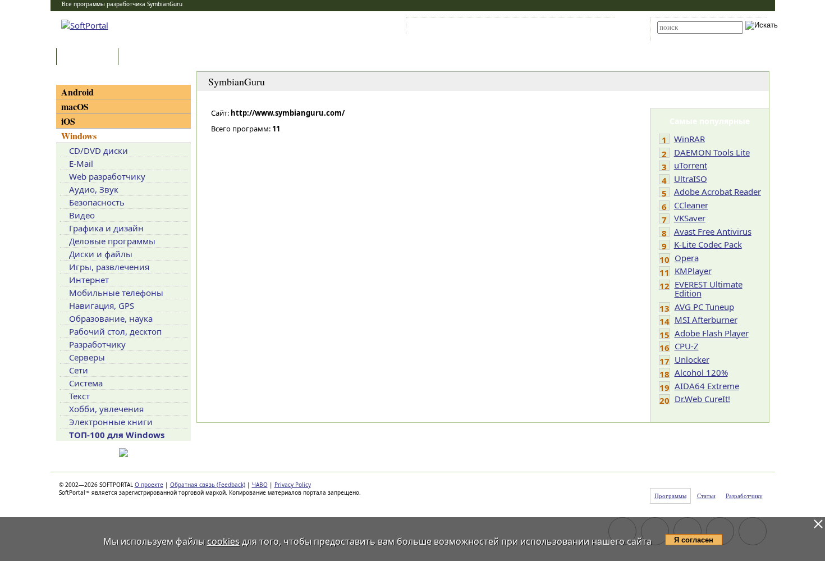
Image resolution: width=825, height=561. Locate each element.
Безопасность (97, 202)
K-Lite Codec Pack (708, 244)
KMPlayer (693, 270)
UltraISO (690, 178)
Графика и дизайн (106, 228)
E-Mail (81, 163)
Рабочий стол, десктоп (115, 331)
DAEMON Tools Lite (712, 152)
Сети (78, 370)
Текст (79, 396)
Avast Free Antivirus (712, 231)
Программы (90, 57)
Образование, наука (111, 318)
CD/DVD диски (98, 150)
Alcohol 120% (701, 372)
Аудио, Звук (93, 189)
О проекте (149, 485)
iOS (68, 121)
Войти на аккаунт (442, 27)
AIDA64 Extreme (707, 385)
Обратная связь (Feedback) (207, 485)
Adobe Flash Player (712, 333)
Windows (79, 135)
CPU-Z (687, 346)
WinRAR (689, 138)
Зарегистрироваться (506, 27)
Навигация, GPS (101, 305)
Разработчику (97, 344)
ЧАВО (260, 485)
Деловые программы (112, 241)
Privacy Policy (292, 485)
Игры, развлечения (109, 266)
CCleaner (691, 205)
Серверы (87, 357)
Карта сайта (564, 27)
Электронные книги (111, 421)
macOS (75, 106)
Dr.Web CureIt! (702, 398)
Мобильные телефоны (116, 292)
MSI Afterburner (706, 319)
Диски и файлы (100, 253)
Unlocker (692, 359)
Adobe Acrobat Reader (717, 191)
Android (77, 91)
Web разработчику (107, 176)
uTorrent (690, 165)
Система (86, 383)
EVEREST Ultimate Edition (708, 289)
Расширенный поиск (688, 37)
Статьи (145, 57)
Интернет (89, 279)
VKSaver (689, 218)
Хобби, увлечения (106, 408)
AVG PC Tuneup (704, 306)
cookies (223, 541)
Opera (687, 257)
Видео (82, 215)
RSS (598, 27)
